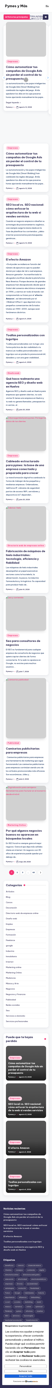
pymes (18, 1311)
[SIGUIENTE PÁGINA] (40, 872)
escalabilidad (32, 1284)
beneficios (9, 1265)
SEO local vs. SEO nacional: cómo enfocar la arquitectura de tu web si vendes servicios (26, 1107)
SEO (6, 1316)
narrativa (18, 1307)
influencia (22, 1297)
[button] (13, 102)
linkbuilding (35, 1297)
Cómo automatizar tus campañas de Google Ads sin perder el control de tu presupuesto (23, 1217)
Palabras (8, 1311)
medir (39, 1302)
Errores (20, 1284)
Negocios (10, 988)
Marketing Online (17, 825)
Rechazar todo (25, 1371)
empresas (9, 1284)
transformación (32, 1320)
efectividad (22, 1279)
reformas (29, 1311)
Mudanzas (11, 978)
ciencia (21, 1265)
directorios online (11, 1275)
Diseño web (13, 373)
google (9, 945)
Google (17, 1293)
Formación (11, 934)
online (28, 1307)
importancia (9, 1297)
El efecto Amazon (18, 259)
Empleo (9, 924)
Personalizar (26, 1366)
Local (7, 1302)
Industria (10, 951)
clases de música (34, 1265)
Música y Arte (12, 983)
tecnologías (28, 1316)
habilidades (29, 1293)
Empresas (13, 61)
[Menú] (47, 6)
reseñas (40, 1311)
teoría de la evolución (13, 1320)
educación (9, 1279)
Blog (8, 897)
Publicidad (13, 743)
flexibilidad (34, 1288)
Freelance (10, 940)
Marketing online (13, 967)
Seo (8, 1010)
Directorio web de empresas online (26, 545)
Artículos (10, 891)
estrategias (9, 1288)
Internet (9, 961)
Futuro (7, 1293)
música (8, 1307)
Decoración (11, 907)
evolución (22, 1288)
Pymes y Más (16, 6)
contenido (31, 1270)
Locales (17, 1302)
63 (33, 872)
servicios (16, 1316)
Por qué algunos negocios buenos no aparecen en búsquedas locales (24, 834)
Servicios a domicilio (15, 1016)
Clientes (8, 1270)
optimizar (39, 1307)
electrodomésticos (38, 1279)
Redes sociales (13, 1005)
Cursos (9, 902)
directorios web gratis (31, 1275)
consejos (19, 1270)
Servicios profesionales (17, 1021)
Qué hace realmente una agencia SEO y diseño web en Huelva (24, 382)
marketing (28, 1302)
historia (41, 1293)
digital (41, 1270)
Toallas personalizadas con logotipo (22, 1241)
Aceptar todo (25, 1376)
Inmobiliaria (11, 956)
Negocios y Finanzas (16, 994)
